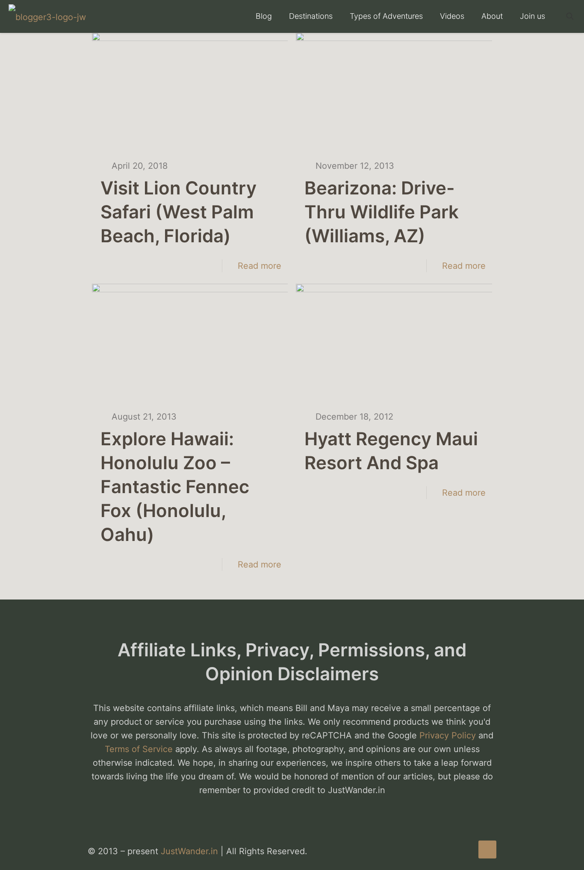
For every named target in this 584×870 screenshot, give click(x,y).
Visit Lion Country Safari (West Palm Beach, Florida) (178, 212)
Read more (259, 266)
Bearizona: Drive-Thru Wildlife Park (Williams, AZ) (381, 212)
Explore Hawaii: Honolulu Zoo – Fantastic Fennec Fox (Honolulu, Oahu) (174, 486)
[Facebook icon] (448, 852)
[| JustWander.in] (47, 16)
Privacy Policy (447, 735)
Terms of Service (139, 749)
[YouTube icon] (457, 852)
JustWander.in (189, 851)
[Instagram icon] (466, 852)
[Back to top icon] (487, 849)
